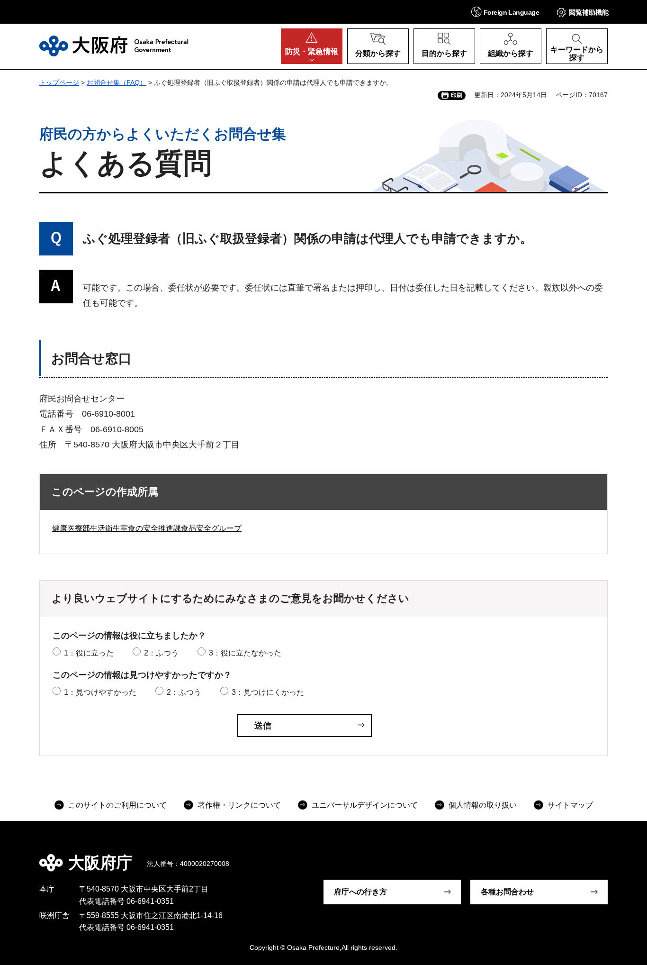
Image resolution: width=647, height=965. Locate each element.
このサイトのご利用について (117, 805)
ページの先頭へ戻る (612, 856)
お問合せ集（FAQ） (116, 82)
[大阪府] (114, 46)
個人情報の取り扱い (483, 805)
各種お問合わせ (507, 892)
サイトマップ (570, 805)
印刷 (456, 95)
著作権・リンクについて (239, 805)
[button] (505, 11)
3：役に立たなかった (245, 653)
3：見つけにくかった (268, 692)
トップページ (59, 82)
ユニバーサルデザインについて (365, 805)
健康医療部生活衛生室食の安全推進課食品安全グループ (147, 528)
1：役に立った (89, 653)
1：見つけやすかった (100, 692)
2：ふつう (161, 653)
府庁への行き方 (360, 892)
